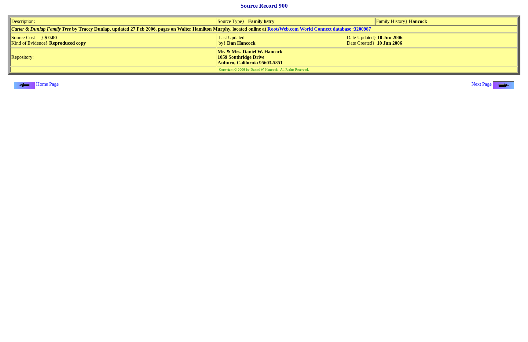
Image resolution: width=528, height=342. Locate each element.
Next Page (482, 84)
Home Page (47, 84)
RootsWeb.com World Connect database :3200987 (319, 29)
